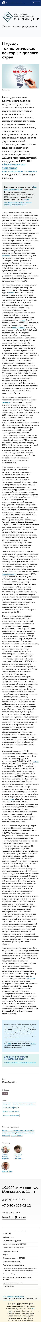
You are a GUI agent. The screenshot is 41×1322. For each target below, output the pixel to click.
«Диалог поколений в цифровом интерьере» (20, 1062)
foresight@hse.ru (14, 1217)
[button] (15, 1231)
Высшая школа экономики (15, 3)
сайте (9, 1043)
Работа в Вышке (8, 1286)
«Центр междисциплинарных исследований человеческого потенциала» (18, 202)
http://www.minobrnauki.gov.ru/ (13, 1296)
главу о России (18, 327)
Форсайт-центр (16, 1135)
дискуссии (31, 978)
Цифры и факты (8, 1237)
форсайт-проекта (9, 574)
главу (22, 320)
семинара (6, 255)
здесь (32, 1308)
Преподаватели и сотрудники (13, 1248)
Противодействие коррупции (13, 1265)
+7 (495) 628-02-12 (16, 1205)
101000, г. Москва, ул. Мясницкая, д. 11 (20, 1189)
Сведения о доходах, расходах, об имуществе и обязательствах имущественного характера (19, 1269)
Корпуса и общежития (10, 1251)
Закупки (6, 1254)
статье (35, 761)
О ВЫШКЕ (7, 1234)
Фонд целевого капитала (11, 1262)
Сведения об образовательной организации (18, 1274)
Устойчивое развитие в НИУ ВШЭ (14, 1244)
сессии (11, 292)
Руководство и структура (12, 1241)
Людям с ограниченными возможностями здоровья (17, 1278)
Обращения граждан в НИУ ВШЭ (14, 1258)
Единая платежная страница (12, 1283)
